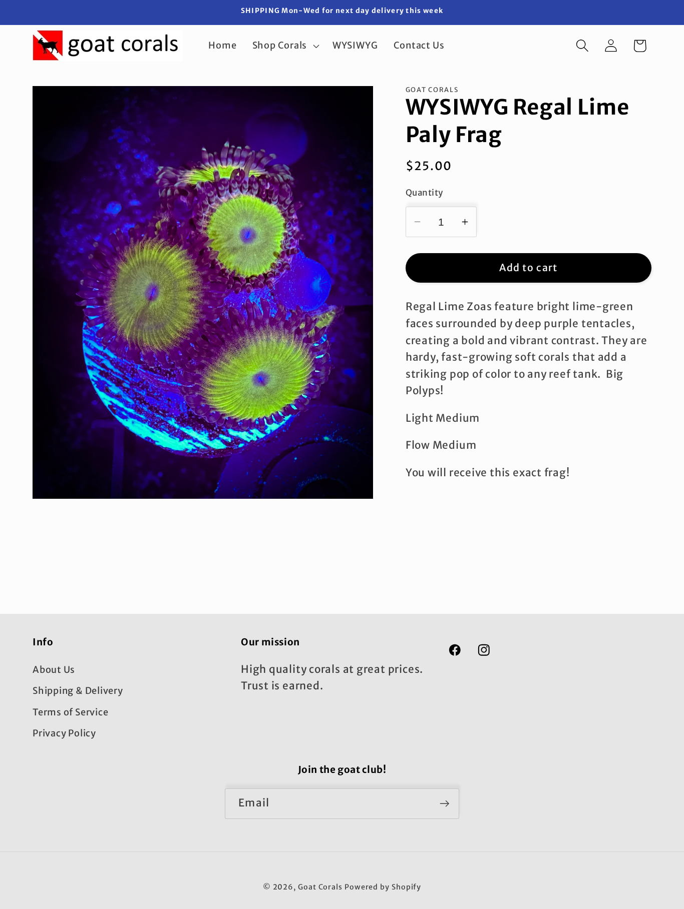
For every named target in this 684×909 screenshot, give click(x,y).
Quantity (424, 192)
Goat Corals (320, 886)
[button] (284, 45)
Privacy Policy (64, 733)
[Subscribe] (444, 803)
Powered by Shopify (383, 886)
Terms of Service (70, 711)
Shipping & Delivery (78, 690)
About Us (54, 669)
